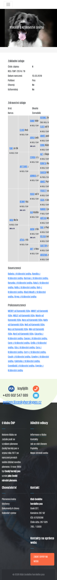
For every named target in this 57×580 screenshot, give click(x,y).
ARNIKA (33, 176)
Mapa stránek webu (39, 453)
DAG (42, 227)
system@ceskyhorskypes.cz (22, 402)
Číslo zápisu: (13, 66)
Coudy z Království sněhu (19, 357)
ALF (41, 154)
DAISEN (43, 172)
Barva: (11, 113)
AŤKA (22, 240)
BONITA (43, 163)
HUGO (32, 194)
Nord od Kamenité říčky (23, 334)
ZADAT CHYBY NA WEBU (41, 559)
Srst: (10, 108)
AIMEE (42, 136)
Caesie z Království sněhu (35, 338)
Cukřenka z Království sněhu (27, 361)
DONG (42, 145)
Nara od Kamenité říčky (32, 320)
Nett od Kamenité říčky (34, 324)
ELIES (42, 127)
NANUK (43, 209)
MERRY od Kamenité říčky (19, 311)
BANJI (32, 121)
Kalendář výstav (9, 513)
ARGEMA (43, 255)
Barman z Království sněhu (36, 278)
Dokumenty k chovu (10, 508)
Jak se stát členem (38, 444)
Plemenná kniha (9, 499)
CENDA (32, 157)
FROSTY (43, 191)
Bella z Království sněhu (25, 287)
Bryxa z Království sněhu (25, 296)
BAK (11, 148)
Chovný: (11, 85)
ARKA (32, 137)
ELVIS (22, 130)
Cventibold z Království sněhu (21, 366)
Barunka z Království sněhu (20, 283)
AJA (31, 212)
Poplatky (34, 448)
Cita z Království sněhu (24, 347)
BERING (43, 117)
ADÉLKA (43, 218)
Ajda (11, 220)
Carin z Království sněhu (19, 343)
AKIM (32, 229)
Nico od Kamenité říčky (18, 329)
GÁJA (42, 200)
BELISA (43, 236)
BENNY (22, 202)
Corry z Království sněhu (35, 352)
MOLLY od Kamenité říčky (24, 315)
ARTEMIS (23, 166)
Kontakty (34, 439)
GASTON (43, 246)
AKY (31, 249)
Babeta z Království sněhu (19, 274)
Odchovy (6, 504)
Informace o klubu (38, 435)
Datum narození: (15, 76)
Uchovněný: (13, 89)
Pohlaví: (11, 80)
